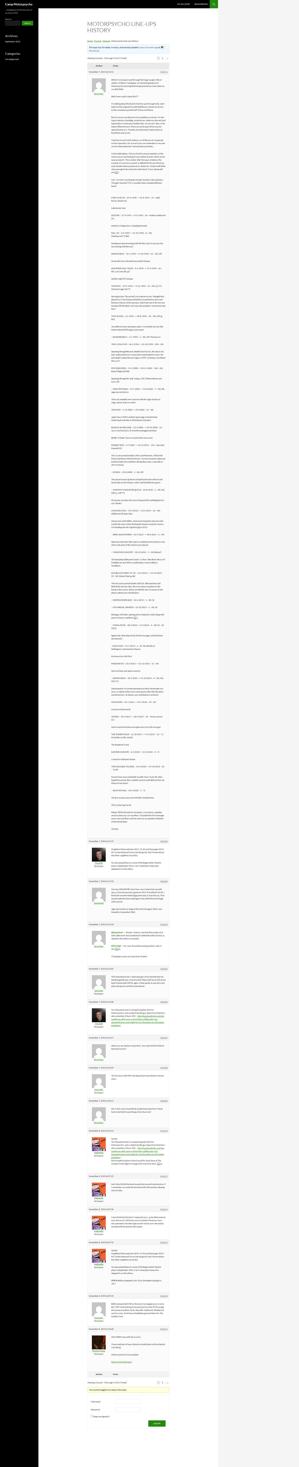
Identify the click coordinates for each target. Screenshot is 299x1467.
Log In (156, 1423)
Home (90, 41)
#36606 (164, 1002)
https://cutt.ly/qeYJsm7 (121, 1362)
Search (8, 19)
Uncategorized (12, 59)
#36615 (164, 1329)
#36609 (164, 1100)
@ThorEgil (116, 946)
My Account (183, 4)
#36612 (164, 1209)
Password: (95, 1409)
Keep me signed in (101, 1416)
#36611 (164, 1176)
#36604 (164, 924)
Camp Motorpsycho (18, 4)
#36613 (164, 1242)
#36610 (164, 1130)
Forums (97, 41)
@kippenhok (117, 932)
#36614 (164, 1296)
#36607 (164, 1037)
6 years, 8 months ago (148, 47)
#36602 (164, 841)
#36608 (164, 1067)
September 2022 (12, 41)
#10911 (164, 72)
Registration (200, 4)
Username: (96, 1401)
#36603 (164, 881)
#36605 (164, 968)
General (106, 41)
